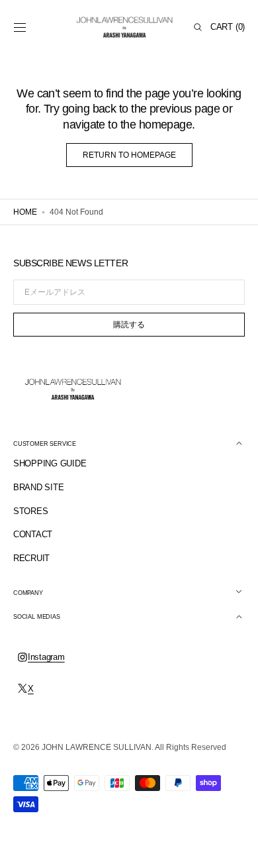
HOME (25, 212)
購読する (129, 324)
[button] (19, 27)
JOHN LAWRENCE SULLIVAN (96, 747)
